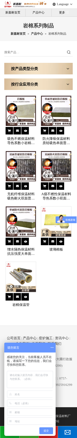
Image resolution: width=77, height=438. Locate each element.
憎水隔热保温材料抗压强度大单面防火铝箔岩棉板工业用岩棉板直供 (21, 252)
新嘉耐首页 (12, 12)
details (28, 129)
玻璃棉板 (56, 249)
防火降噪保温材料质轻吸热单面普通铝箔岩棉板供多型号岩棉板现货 (56, 141)
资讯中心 (62, 338)
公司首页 (14, 338)
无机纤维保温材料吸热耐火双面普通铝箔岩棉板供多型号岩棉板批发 (21, 196)
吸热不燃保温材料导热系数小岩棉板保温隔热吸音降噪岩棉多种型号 (21, 141)
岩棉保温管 (21, 305)
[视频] (21, 110)
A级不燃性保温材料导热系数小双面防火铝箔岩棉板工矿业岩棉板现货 (56, 196)
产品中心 (38, 12)
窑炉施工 (46, 338)
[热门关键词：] (69, 52)
